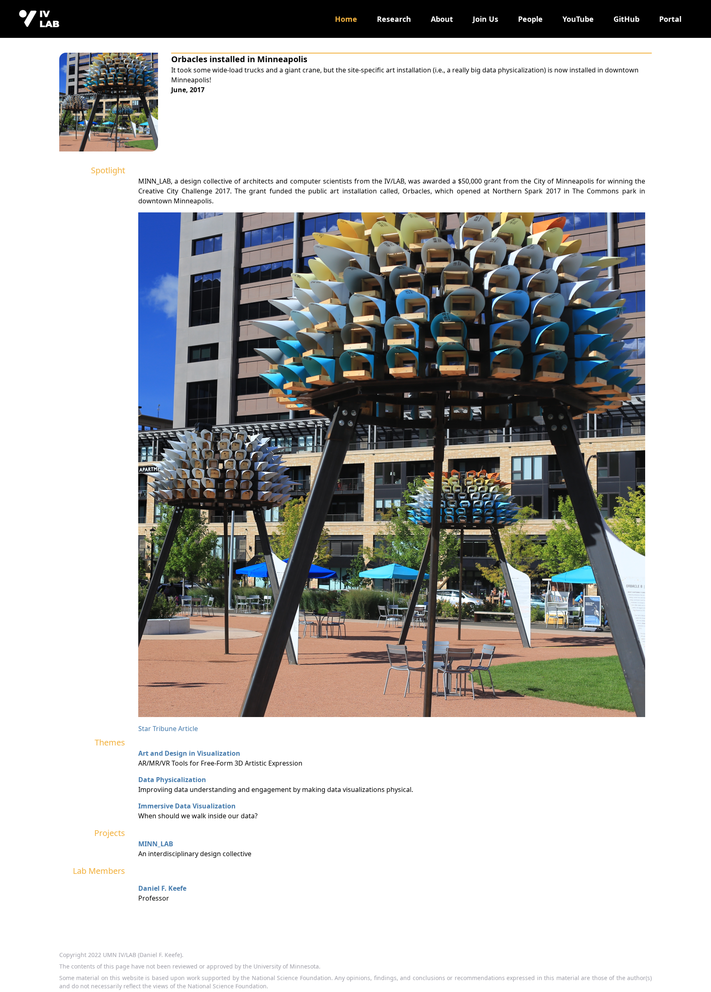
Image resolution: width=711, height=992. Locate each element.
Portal (670, 19)
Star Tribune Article (168, 728)
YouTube (578, 19)
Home (346, 19)
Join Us (485, 19)
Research (394, 19)
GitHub (626, 19)
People (530, 19)
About (442, 19)
